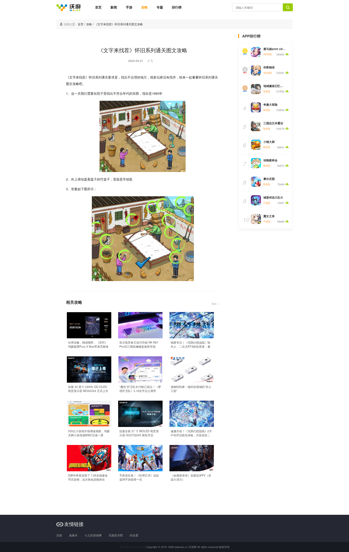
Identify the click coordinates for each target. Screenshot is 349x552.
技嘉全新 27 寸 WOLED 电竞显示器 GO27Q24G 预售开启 (139, 433)
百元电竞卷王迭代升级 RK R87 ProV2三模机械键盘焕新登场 (138, 344)
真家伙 (73, 535)
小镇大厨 (269, 142)
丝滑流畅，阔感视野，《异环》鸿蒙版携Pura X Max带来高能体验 (88, 344)
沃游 (59, 535)
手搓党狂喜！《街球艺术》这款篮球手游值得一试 (139, 477)
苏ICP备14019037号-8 (132, 547)
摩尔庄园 (269, 179)
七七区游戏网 (93, 535)
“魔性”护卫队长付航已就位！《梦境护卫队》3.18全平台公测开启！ (140, 389)
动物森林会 (270, 160)
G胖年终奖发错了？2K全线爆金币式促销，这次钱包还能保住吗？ (88, 477)
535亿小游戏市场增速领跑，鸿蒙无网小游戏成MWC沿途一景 (89, 433)
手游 (129, 7)
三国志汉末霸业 (273, 123)
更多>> (215, 303)
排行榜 (177, 7)
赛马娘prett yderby (276, 49)
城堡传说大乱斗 (273, 197)
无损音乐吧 (116, 535)
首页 (98, 7)
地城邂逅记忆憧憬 (274, 86)
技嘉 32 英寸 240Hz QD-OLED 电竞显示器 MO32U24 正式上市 (88, 389)
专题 (160, 7)
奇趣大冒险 (270, 104)
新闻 (113, 7)
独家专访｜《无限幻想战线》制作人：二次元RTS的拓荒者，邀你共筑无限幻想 (190, 344)
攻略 (144, 7)
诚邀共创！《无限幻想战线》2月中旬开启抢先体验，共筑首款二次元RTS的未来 (191, 433)
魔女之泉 (269, 216)
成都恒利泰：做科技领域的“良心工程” (191, 389)
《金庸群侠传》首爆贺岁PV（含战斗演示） (191, 477)
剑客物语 (269, 67)
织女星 (134, 535)
